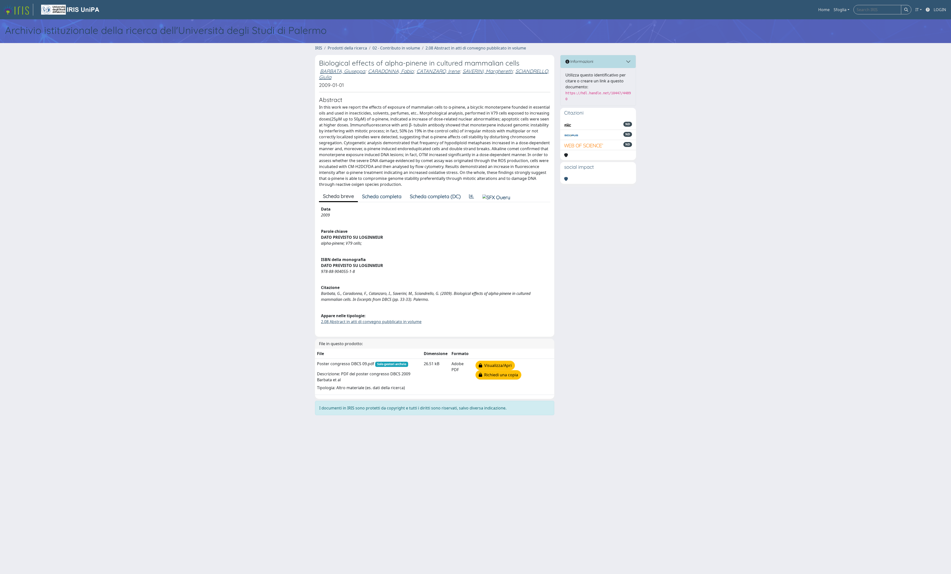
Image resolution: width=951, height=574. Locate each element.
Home (824, 9)
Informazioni (581, 61)
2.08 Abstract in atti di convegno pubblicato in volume (475, 48)
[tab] (471, 196)
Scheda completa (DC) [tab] (435, 196)
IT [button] (917, 9)
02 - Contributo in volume (396, 48)
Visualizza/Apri (497, 365)
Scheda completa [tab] (381, 196)
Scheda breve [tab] (338, 196)
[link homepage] (18, 10)
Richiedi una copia (500, 375)
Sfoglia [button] (840, 9)
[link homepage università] (70, 10)
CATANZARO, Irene (438, 71)
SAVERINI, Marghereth (487, 71)
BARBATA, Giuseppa (342, 71)
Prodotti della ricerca (347, 48)
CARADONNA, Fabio (391, 71)
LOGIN (940, 9)
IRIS (318, 48)
